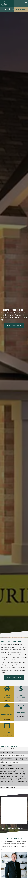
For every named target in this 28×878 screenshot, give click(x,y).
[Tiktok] (9, 9)
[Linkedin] (2, 9)
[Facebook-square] (5, 9)
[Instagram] (13, 9)
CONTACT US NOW (21, 10)
